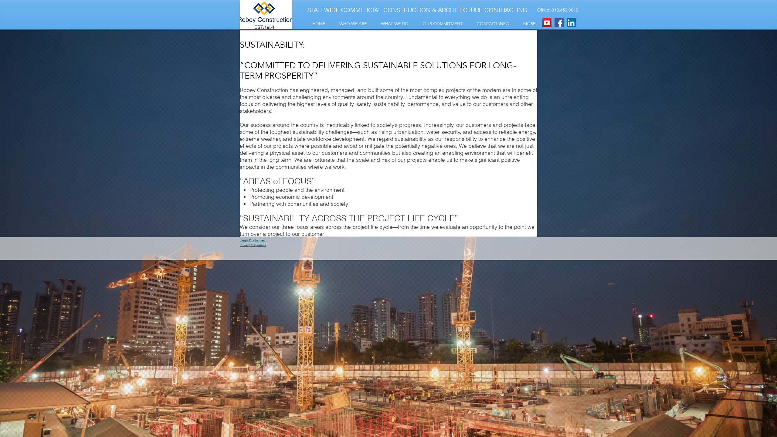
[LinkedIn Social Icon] (571, 22)
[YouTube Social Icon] (546, 22)
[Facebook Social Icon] (559, 22)
